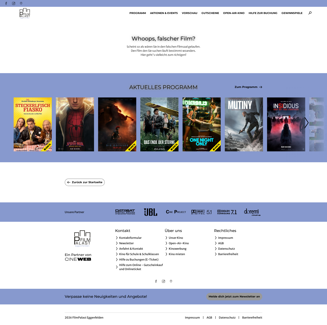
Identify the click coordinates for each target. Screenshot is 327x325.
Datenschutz (227, 317)
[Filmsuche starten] (310, 13)
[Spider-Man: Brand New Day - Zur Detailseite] (75, 124)
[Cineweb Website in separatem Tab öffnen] (78, 259)
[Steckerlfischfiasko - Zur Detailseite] (33, 124)
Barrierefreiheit (252, 317)
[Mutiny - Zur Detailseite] (244, 124)
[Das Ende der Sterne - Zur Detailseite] (159, 124)
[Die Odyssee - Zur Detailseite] (117, 124)
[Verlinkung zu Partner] (125, 212)
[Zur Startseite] (37, 13)
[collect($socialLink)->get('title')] (6, 3)
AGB (209, 317)
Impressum (192, 317)
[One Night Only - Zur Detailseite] (202, 124)
